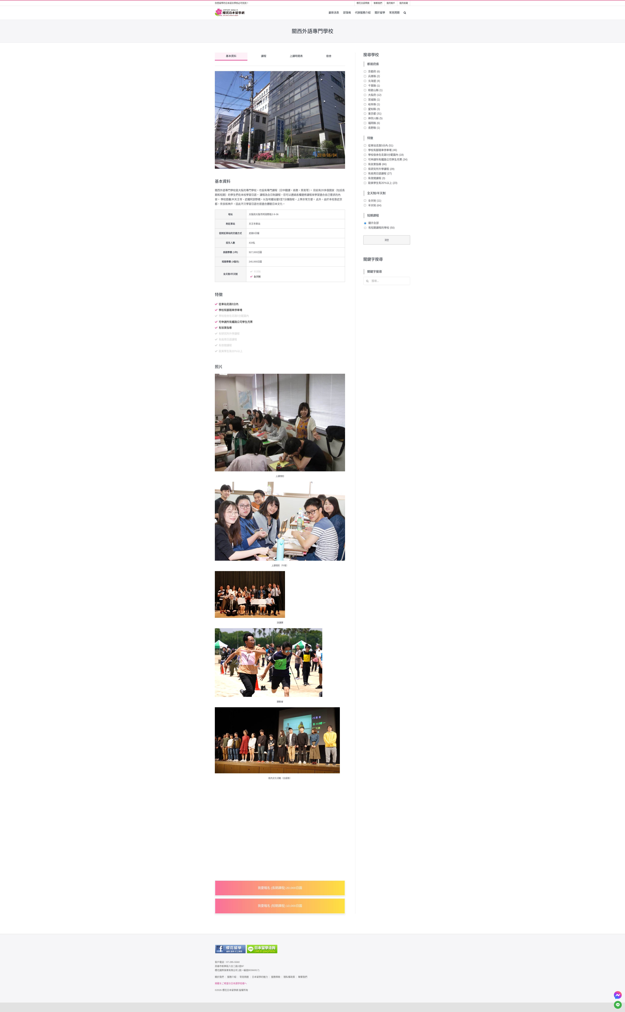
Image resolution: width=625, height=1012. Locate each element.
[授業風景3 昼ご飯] (280, 484)
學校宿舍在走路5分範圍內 (386, 154)
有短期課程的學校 (381, 227)
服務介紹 (231, 977)
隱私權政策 (289, 977)
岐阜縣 (374, 104)
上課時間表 (296, 56)
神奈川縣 (375, 118)
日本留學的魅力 (260, 977)
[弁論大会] (250, 573)
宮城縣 (374, 99)
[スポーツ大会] (268, 630)
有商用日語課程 (380, 173)
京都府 (374, 71)
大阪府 (374, 95)
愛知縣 (374, 109)
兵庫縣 (374, 76)
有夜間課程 (376, 178)
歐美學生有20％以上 (382, 183)
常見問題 (244, 977)
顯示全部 (373, 223)
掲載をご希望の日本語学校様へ (231, 983)
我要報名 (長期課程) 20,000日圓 (280, 888)
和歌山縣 (375, 90)
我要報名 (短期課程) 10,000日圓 (280, 906)
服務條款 (275, 977)
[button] (405, 13)
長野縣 (374, 127)
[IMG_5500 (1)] (280, 376)
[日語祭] (277, 709)
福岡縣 (374, 123)
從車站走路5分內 (380, 145)
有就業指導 (377, 164)
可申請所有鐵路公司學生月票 (387, 159)
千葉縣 (374, 85)
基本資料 (231, 56)
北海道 (374, 81)
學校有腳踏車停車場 (382, 150)
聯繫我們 (302, 977)
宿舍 (328, 56)
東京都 (374, 113)
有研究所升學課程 (381, 169)
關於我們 (219, 977)
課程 (263, 56)
